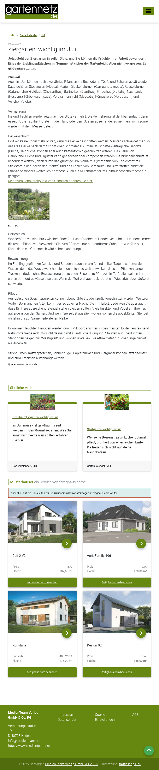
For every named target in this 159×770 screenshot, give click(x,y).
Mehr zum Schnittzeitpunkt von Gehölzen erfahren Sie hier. (50, 181)
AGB (135, 715)
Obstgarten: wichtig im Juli (104, 429)
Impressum (66, 715)
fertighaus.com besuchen (42, 582)
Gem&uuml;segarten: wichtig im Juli (35, 417)
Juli (43, 35)
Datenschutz (67, 720)
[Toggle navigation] (148, 11)
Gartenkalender (28, 35)
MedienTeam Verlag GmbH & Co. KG (71, 764)
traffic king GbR (130, 764)
